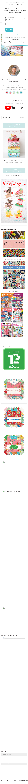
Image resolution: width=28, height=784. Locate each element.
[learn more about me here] (14, 77)
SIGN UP (9, 30)
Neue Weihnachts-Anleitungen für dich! (14, 177)
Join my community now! (11, 17)
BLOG (21, 781)
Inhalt (12, 35)
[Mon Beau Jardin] (14, 401)
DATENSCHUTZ (15, 781)
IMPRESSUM (8, 781)
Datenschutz (16, 35)
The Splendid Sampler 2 (14, 291)
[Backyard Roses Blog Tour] (14, 608)
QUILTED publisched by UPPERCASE (14, 259)
